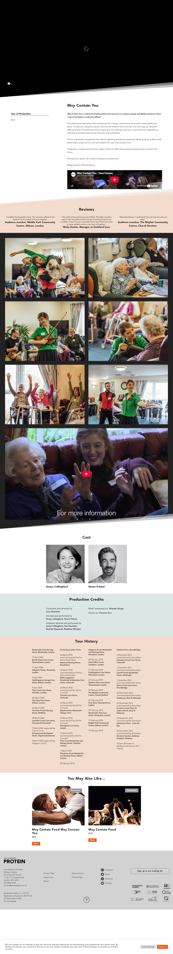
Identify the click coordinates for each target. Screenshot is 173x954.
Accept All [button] (162, 947)
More (36, 844)
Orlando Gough (116, 609)
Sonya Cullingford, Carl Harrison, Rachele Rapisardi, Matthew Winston (63, 627)
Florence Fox (105, 613)
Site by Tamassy (10, 901)
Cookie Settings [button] (148, 947)
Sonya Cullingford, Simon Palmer (61, 619)
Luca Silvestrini (53, 612)
